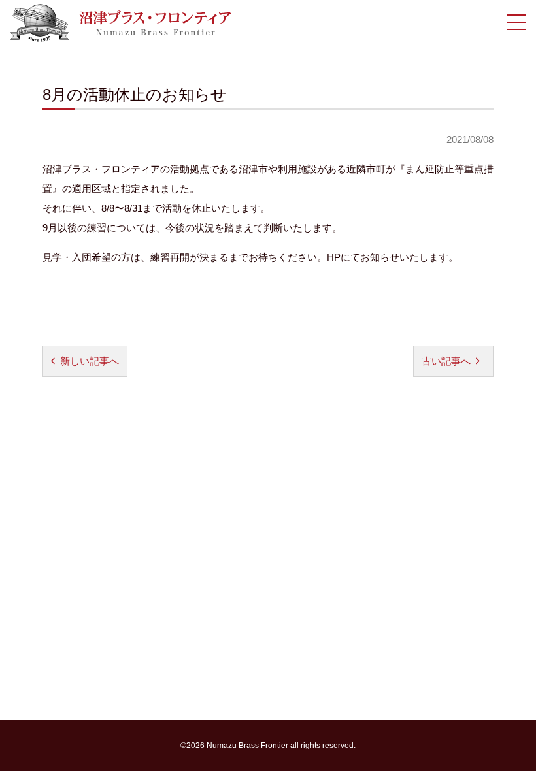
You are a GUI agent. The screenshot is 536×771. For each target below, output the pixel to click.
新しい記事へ (89, 361)
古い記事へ (446, 361)
